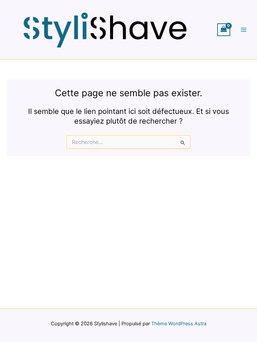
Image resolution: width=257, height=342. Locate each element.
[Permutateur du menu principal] (243, 29)
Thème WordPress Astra (178, 324)
